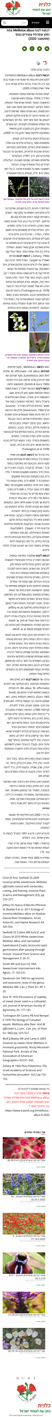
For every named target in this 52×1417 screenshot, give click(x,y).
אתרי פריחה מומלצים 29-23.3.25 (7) (26, 1315)
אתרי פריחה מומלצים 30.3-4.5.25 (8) (26, 1160)
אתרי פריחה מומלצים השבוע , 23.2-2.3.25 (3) (27, 1277)
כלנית (45, 4)
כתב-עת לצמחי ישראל (41, 12)
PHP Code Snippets (16, 1415)
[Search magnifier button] (4, 23)
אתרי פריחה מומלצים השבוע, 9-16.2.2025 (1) (29, 1237)
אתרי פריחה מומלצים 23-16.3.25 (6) (26, 1351)
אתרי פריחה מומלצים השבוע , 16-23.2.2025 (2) (28, 1198)
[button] (47, 48)
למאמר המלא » (40, 1167)
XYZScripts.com (38, 1415)
